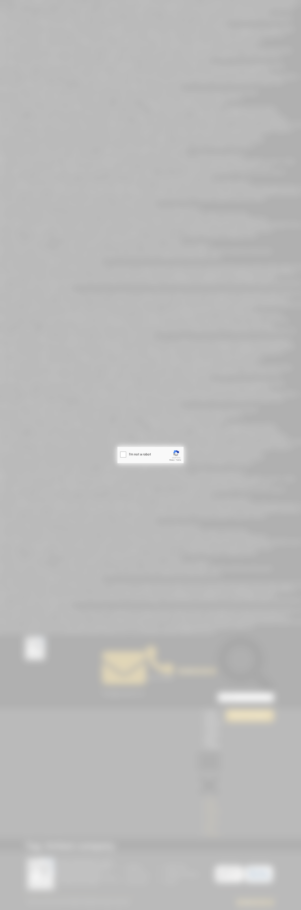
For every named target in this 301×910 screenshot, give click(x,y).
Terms (178, 460)
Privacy (172, 460)
